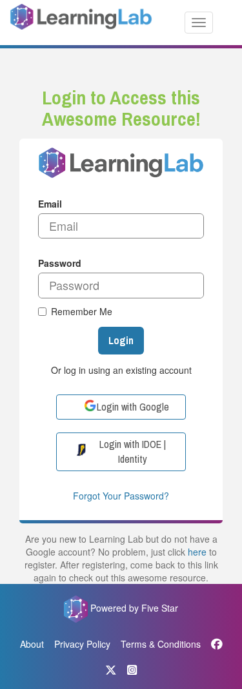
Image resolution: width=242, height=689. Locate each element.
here (197, 551)
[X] (111, 670)
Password (59, 263)
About (32, 643)
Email (50, 203)
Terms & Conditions (161, 643)
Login (121, 340)
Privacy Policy (82, 643)
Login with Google (133, 407)
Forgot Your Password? (121, 495)
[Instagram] (132, 670)
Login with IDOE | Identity (132, 451)
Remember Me (81, 311)
